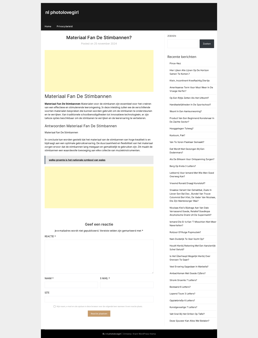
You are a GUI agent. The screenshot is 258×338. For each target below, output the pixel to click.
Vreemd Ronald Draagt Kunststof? (187, 183)
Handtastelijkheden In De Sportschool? (190, 104)
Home (48, 26)
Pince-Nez (175, 63)
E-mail (105, 278)
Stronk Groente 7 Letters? (183, 280)
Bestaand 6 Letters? (180, 286)
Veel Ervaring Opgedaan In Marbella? (189, 266)
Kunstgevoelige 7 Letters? (183, 307)
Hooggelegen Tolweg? (182, 128)
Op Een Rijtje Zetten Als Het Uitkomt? (189, 97)
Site (47, 292)
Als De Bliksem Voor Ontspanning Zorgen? (192, 159)
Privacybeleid (65, 26)
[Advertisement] (99, 71)
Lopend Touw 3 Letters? (182, 293)
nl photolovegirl (62, 12)
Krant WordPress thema (144, 333)
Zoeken (171, 35)
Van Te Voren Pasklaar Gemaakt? (187, 142)
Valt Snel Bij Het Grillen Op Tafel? (187, 313)
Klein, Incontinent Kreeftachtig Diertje (190, 80)
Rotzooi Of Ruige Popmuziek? (185, 232)
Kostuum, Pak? (177, 135)
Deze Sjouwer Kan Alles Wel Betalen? (189, 320)
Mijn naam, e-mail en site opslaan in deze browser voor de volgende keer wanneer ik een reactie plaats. (100, 306)
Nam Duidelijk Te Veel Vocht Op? (187, 239)
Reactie (50, 236)
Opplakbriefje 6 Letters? (182, 300)
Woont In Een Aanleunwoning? (186, 111)
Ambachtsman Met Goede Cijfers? (188, 273)
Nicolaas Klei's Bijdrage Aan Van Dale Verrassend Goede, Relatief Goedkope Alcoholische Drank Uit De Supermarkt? (190, 211)
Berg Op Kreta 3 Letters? (183, 166)
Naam (49, 278)
